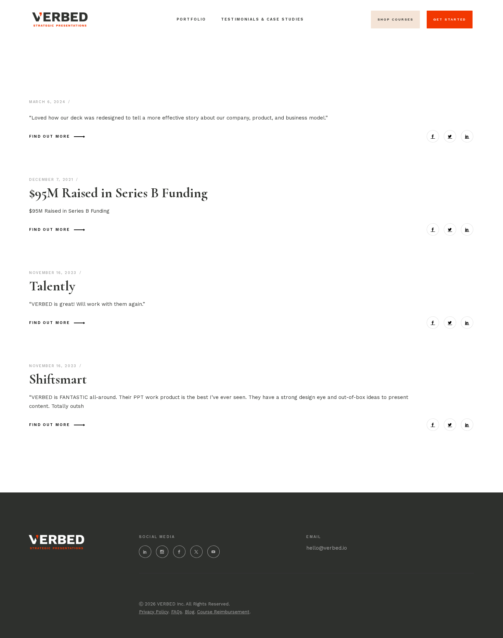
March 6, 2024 (48, 102)
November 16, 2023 (54, 273)
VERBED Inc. (171, 603)
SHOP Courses (395, 19)
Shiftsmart (58, 379)
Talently (52, 286)
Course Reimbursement (223, 611)
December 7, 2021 (52, 179)
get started (449, 19)
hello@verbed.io (326, 548)
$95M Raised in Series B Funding (118, 193)
